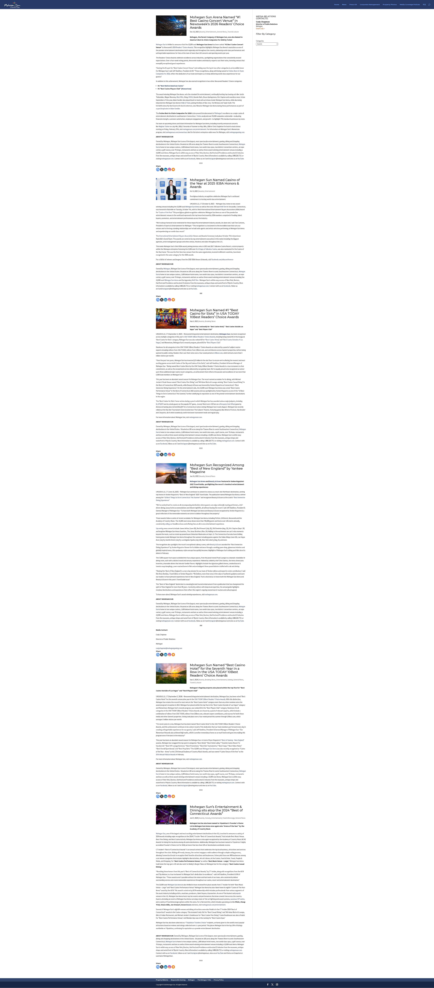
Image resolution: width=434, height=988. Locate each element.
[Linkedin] (165, 169)
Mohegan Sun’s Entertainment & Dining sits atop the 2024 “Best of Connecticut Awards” (216, 810)
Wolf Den (223, 207)
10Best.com (218, 353)
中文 (424, 4)
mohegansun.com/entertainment (194, 129)
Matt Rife (180, 97)
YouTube (241, 159)
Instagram (212, 159)
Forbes (199, 116)
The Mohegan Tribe (204, 980)
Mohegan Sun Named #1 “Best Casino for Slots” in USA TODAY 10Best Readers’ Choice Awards (214, 313)
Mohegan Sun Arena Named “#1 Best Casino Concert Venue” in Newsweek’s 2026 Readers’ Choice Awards (217, 22)
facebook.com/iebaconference (222, 259)
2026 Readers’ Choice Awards (182, 47)
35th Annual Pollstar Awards (166, 754)
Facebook (191, 159)
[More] (173, 169)
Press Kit (353, 4)
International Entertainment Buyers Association (176, 236)
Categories (260, 41)
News (344, 4)
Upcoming (159, 528)
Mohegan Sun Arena (192, 207)
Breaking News (210, 321)
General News (222, 32)
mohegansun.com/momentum (176, 132)
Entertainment (211, 32)
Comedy (208, 818)
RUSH (191, 97)
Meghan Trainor (164, 126)
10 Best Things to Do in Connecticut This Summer (182, 497)
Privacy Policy (219, 980)
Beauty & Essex (215, 481)
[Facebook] (158, 169)
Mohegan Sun (161, 44)
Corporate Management (370, 4)
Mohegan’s (219, 113)
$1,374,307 (159, 404)
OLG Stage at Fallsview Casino (206, 249)
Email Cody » (260, 28)
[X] (161, 169)
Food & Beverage (229, 818)
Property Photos (390, 4)
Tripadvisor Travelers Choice (196, 923)
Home (336, 4)
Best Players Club (213, 342)
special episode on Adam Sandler (168, 109)
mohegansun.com (167, 159)
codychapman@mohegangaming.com (169, 648)
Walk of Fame (186, 103)
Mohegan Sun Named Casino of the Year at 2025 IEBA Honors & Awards (215, 183)
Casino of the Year (165, 212)
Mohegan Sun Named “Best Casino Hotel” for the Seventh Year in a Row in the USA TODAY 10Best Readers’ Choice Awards (217, 670)
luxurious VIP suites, (238, 899)
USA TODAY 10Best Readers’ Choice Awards (199, 337)
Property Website (162, 980)
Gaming (230, 680)
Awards (202, 32)
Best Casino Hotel (212, 340)
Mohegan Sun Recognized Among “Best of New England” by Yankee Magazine (217, 468)
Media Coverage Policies (410, 4)
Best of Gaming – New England (233, 740)
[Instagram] (169, 169)
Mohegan (166, 269)
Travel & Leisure (233, 32)
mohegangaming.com (237, 132)
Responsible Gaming (178, 980)
